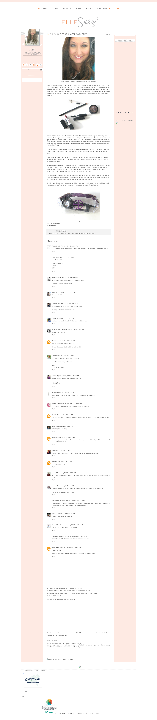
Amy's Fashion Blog (58, 403)
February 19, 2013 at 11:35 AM (65, 355)
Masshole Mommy (57, 547)
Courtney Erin (56, 303)
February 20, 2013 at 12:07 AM (78, 536)
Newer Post (54, 633)
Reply (53, 251)
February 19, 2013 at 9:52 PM (65, 486)
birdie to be (55, 292)
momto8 (54, 461)
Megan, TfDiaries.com (58, 525)
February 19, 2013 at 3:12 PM (73, 403)
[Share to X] (61, 231)
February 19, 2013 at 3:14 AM (69, 246)
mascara (64, 233)
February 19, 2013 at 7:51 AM (67, 292)
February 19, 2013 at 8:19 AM (69, 303)
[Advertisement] (78, 616)
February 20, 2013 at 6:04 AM (72, 547)
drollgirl (54, 415)
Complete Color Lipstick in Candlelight (59, 165)
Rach (53, 426)
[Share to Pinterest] (65, 231)
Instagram (58, 87)
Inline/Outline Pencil (53, 136)
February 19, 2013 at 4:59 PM (64, 426)
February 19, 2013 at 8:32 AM (66, 318)
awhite (54, 355)
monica (54, 514)
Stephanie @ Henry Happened (61, 501)
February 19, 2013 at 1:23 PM (70, 376)
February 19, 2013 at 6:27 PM (66, 437)
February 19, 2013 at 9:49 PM (67, 473)
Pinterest (77, 594)
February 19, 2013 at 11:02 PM (66, 514)
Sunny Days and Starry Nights (65, 492)
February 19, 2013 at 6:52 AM (70, 277)
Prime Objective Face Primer (56, 175)
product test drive (88, 233)
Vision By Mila (56, 246)
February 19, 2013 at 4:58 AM (65, 257)
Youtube (90, 594)
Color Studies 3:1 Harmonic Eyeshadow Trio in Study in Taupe (67, 149)
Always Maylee (56, 376)
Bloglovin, (68, 594)
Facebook (55, 265)
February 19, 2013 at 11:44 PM (74, 525)
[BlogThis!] (59, 231)
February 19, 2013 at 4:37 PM (65, 415)
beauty (57, 233)
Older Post (103, 633)
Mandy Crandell (56, 277)
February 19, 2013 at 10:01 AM (75, 329)
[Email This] (57, 231)
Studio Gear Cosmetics (90, 91)
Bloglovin (54, 267)
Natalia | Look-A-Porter (59, 329)
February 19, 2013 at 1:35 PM (65, 392)
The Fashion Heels (57, 263)
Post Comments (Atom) (61, 636)
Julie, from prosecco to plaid (60, 536)
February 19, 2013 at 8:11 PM (61, 450)
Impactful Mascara (53, 157)
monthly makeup (74, 233)
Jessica (54, 257)
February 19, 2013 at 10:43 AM (67, 341)
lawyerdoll (55, 473)
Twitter (54, 269)
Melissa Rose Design (73, 714)
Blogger (97, 714)
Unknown (54, 341)
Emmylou (55, 318)
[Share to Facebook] (63, 231)
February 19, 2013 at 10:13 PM (80, 501)
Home (79, 633)
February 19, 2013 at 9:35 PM (66, 461)
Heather (54, 392)
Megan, (64, 527)
